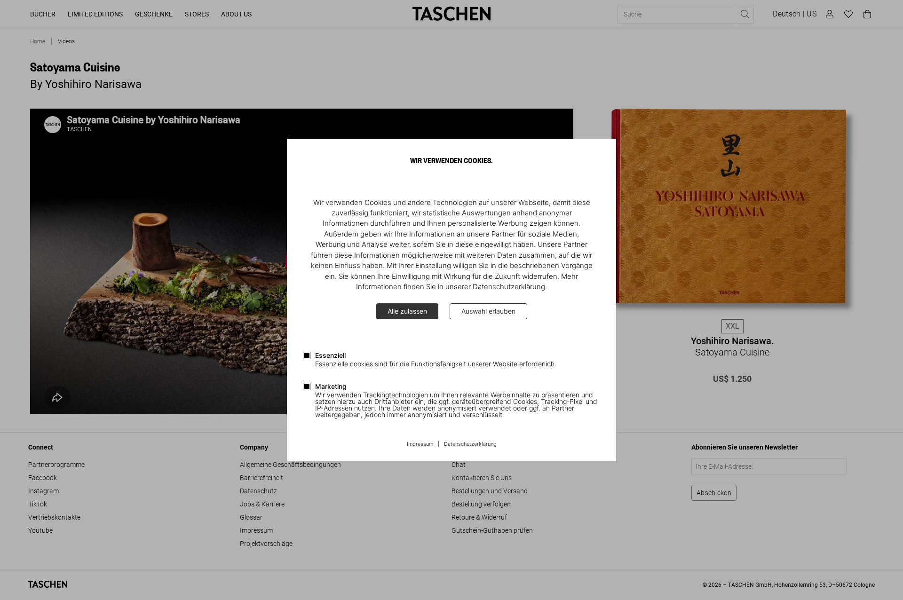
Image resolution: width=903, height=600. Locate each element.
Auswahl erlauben (488, 311)
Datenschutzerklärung (470, 444)
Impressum (420, 444)
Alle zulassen (407, 311)
